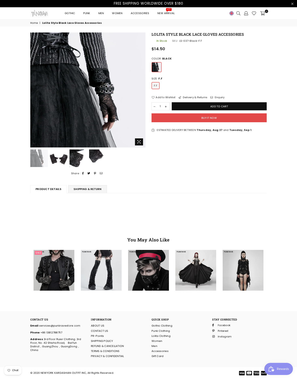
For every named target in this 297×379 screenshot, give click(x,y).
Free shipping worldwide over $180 (148, 3)
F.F (155, 85)
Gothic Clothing (162, 326)
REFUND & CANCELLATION (107, 346)
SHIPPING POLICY (102, 341)
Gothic (70, 13)
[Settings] (246, 13)
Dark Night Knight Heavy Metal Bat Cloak (243, 260)
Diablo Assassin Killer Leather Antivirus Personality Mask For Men (148, 262)
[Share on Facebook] (83, 173)
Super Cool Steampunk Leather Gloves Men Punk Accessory (54, 256)
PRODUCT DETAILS (48, 189)
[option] (87, 89)
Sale (38, 252)
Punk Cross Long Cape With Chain (195, 256)
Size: (157, 78)
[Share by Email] (101, 173)
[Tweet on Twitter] (88, 173)
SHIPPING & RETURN (87, 189)
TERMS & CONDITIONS (105, 351)
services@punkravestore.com (59, 326)
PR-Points (97, 336)
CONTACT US (99, 331)
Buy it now (209, 118)
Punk (86, 13)
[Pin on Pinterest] (95, 173)
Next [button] (141, 89)
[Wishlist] (254, 13)
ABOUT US (97, 326)
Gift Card (157, 356)
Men (101, 13)
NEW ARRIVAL (166, 12)
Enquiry (219, 97)
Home (34, 23)
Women (117, 13)
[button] (48, 264)
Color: (162, 59)
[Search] (238, 13)
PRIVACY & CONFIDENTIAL (107, 356)
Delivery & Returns (194, 97)
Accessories (140, 13)
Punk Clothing (161, 331)
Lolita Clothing (161, 336)
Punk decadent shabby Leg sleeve (101, 256)
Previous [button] (33, 89)
